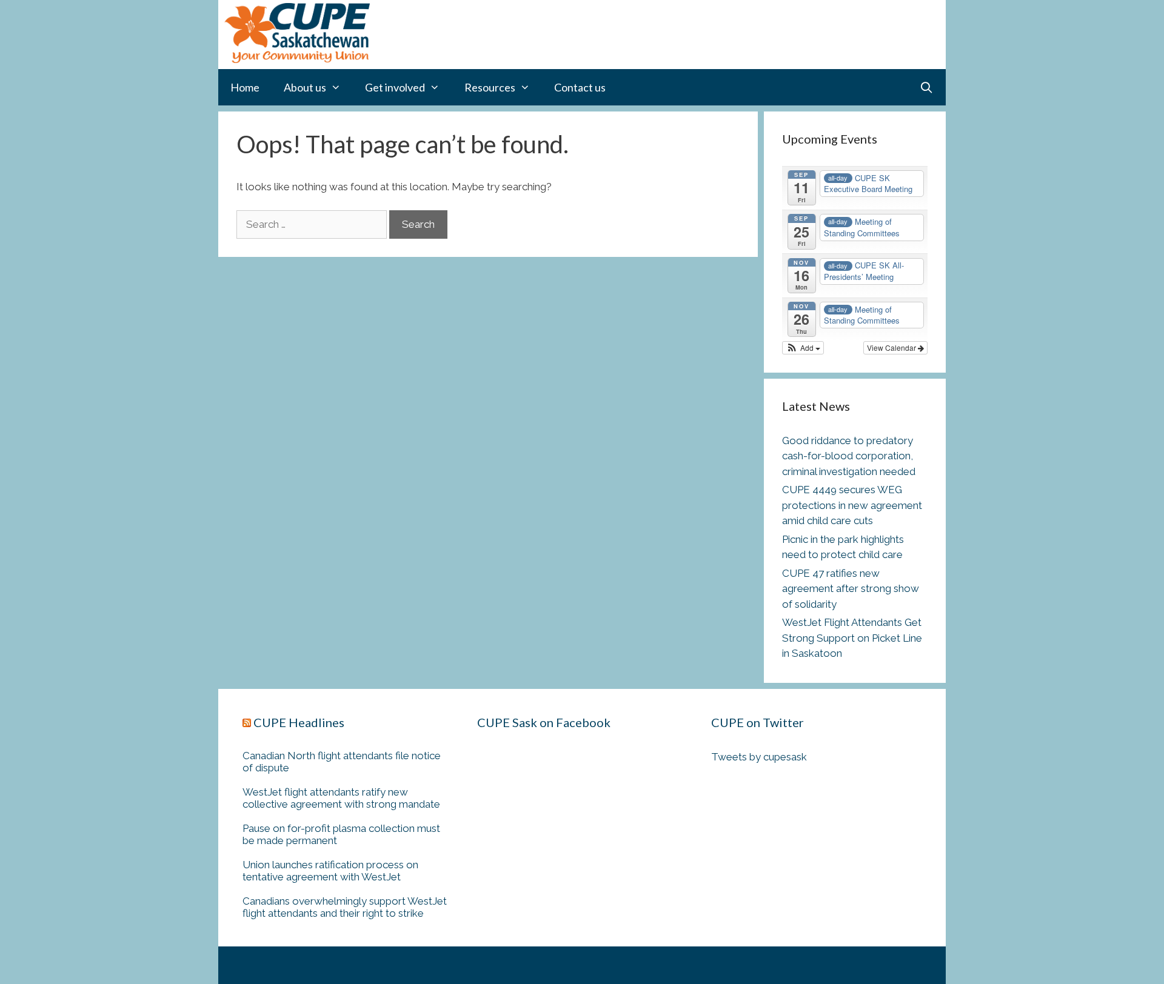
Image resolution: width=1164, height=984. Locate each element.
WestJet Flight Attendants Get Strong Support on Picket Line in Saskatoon (852, 637)
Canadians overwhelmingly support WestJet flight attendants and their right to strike (344, 907)
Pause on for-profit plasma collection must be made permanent (341, 834)
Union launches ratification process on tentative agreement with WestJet (330, 871)
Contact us (580, 87)
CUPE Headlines (298, 722)
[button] (803, 348)
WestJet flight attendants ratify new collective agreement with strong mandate (341, 798)
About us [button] (305, 87)
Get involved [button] (395, 87)
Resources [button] (489, 87)
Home (244, 87)
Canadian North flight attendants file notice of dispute (341, 762)
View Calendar (892, 347)
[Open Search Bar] (927, 87)
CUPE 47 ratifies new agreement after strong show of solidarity (850, 588)
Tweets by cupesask (759, 757)
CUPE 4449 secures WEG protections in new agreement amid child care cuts (852, 505)
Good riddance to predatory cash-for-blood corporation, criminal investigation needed (848, 455)
